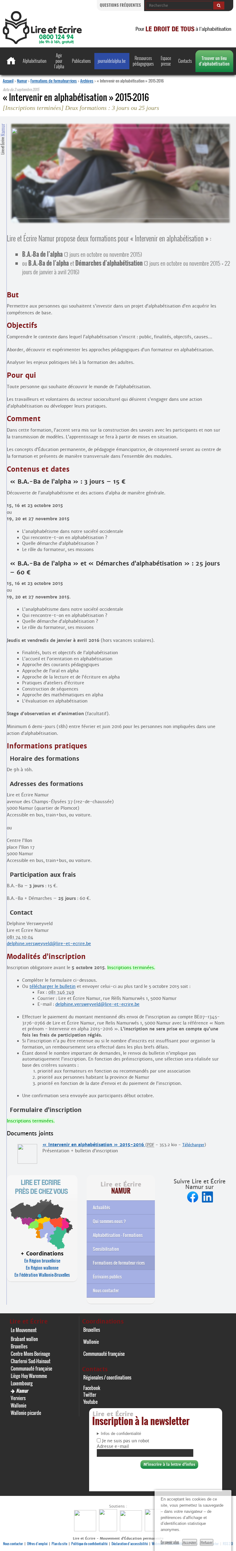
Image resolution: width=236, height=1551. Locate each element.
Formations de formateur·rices (53, 81)
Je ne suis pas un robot (125, 1441)
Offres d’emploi (37, 1543)
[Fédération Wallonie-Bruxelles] (86, 1529)
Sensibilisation (106, 1249)
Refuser (207, 1542)
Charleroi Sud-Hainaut (30, 1361)
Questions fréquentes (120, 5)
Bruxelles (19, 1346)
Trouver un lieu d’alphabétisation (214, 61)
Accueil (8, 81)
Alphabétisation (34, 61)
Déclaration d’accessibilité (130, 1543)
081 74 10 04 (20, 937)
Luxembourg (22, 1383)
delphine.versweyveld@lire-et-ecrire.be (49, 943)
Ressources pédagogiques (143, 61)
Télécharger (193, 1144)
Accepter (189, 1542)
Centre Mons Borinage (30, 1353)
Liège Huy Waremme (29, 1375)
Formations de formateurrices (119, 1262)
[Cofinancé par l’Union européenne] (132, 1529)
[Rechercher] (218, 6)
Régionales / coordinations (107, 1377)
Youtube (90, 1401)
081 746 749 (61, 992)
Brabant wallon (24, 1338)
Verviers (18, 1398)
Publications (81, 61)
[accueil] (42, 42)
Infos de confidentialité (121, 1434)
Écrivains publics (107, 1276)
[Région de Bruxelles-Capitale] (109, 1529)
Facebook (91, 1387)
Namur (22, 81)
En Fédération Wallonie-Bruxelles (42, 1274)
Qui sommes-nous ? (109, 1221)
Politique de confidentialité (89, 1543)
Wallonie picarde (26, 1412)
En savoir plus (170, 1542)
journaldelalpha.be (112, 61)
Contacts (185, 61)
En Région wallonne (42, 1267)
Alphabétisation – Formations (118, 1235)
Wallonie (18, 1405)
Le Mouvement (24, 1330)
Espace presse (166, 61)
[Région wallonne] (153, 1529)
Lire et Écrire (3, 139)
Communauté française (31, 1368)
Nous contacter (106, 1290)
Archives (86, 81)
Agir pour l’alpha (59, 61)
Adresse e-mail (113, 1446)
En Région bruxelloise (42, 1260)
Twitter (89, 1394)
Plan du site (59, 1543)
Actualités (101, 1207)
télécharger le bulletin (53, 986)
